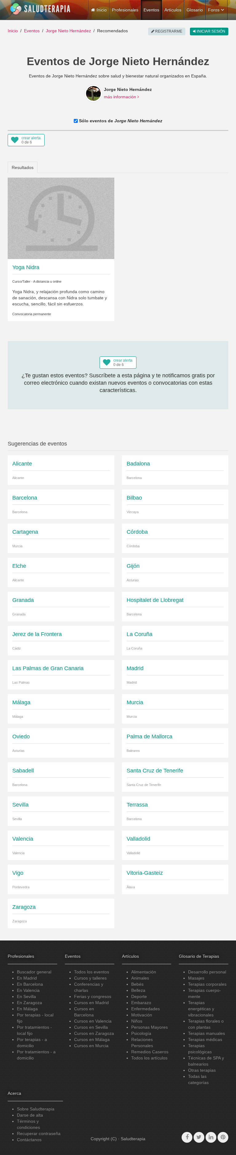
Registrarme (168, 31)
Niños (136, 1021)
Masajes (196, 978)
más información (120, 96)
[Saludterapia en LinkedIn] (211, 1137)
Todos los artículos (149, 1057)
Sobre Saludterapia (35, 1108)
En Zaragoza (29, 1002)
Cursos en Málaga (92, 1039)
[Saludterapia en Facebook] (187, 1137)
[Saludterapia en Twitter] (199, 1137)
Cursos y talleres (90, 978)
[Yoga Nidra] (61, 217)
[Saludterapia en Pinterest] (223, 1137)
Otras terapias (202, 1070)
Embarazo (141, 1002)
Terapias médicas (205, 1039)
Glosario (195, 9)
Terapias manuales (206, 1033)
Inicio (13, 30)
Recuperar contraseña (39, 1133)
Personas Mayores (149, 1027)
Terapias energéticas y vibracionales (201, 1008)
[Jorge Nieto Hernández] (93, 93)
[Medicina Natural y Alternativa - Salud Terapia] (40, 9)
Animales (140, 978)
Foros (213, 9)
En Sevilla (26, 996)
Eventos (151, 9)
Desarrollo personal (207, 971)
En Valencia (28, 990)
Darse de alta (30, 1115)
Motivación (141, 1014)
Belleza (138, 990)
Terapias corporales (207, 984)
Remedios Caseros (149, 1051)
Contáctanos (29, 1139)
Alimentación (143, 971)
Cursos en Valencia (93, 1021)
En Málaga (27, 1008)
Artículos (172, 9)
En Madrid (27, 978)
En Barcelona (30, 984)
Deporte (139, 996)
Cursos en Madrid (91, 1002)
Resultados (22, 167)
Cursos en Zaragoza (94, 1033)
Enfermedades (145, 1008)
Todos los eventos (91, 971)
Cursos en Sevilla (91, 1027)
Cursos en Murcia (91, 1045)
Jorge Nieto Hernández (68, 30)
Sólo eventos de (120, 120)
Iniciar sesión (210, 31)
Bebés (137, 984)
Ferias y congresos (92, 996)
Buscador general (34, 971)
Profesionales (125, 9)
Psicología (141, 1033)
